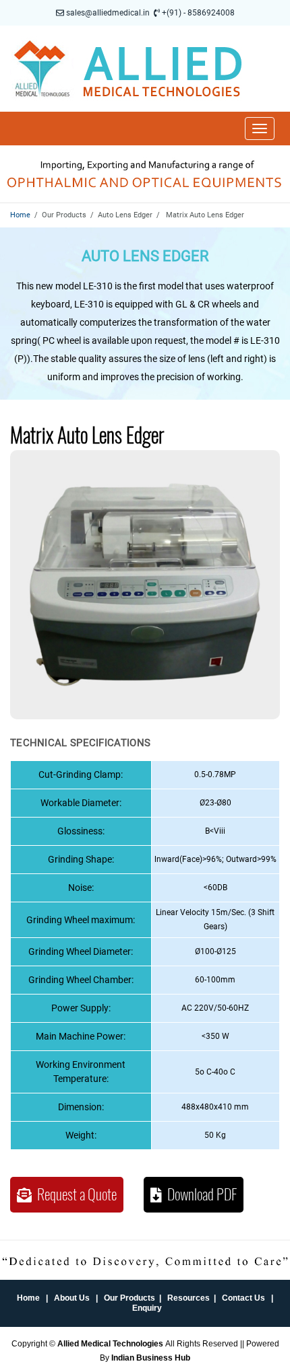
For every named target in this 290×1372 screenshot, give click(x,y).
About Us (72, 1298)
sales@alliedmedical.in (108, 12)
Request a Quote (74, 1194)
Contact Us (243, 1298)
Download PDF (199, 1194)
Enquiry (147, 1308)
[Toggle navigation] (259, 128)
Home (20, 215)
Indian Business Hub (150, 1358)
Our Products (129, 1298)
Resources (188, 1298)
